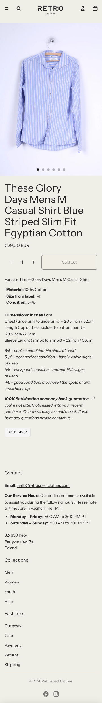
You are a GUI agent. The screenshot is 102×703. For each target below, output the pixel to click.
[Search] (18, 8)
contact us (61, 417)
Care (9, 635)
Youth (10, 591)
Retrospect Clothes (57, 681)
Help (9, 601)
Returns (12, 655)
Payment (13, 645)
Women (12, 582)
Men (9, 572)
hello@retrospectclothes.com (43, 485)
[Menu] (6, 8)
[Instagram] (56, 694)
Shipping (12, 664)
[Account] (82, 8)
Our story (13, 625)
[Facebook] (45, 694)
